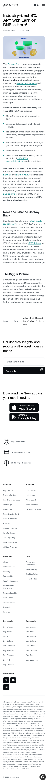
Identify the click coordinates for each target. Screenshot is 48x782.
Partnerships (8, 576)
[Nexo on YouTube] (13, 680)
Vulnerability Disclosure (8, 587)
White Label (31, 500)
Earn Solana (31, 641)
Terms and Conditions (30, 563)
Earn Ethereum (32, 660)
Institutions (30, 495)
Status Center (9, 602)
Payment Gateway (33, 509)
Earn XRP (29, 631)
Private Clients (9, 533)
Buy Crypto (8, 490)
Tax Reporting (9, 538)
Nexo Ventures (32, 505)
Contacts (7, 607)
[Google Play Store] (24, 417)
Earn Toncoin (31, 636)
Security (6, 571)
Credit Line (7, 509)
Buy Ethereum (9, 655)
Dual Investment (10, 519)
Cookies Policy (32, 574)
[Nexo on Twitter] (6, 680)
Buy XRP (6, 660)
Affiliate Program (10, 547)
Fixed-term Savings (11, 500)
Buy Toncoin (8, 650)
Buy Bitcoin (8, 627)
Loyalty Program (10, 528)
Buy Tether (8, 631)
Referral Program (10, 542)
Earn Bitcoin (31, 627)
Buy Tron (7, 636)
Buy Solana (8, 641)
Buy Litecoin (8, 664)
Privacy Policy (31, 569)
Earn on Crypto (15, 64)
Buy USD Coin (9, 646)
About (5, 562)
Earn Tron (30, 655)
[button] (42, 777)
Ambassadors (9, 567)
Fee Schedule (31, 579)
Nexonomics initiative (27, 83)
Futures (6, 523)
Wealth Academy (10, 581)
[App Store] (24, 407)
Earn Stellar (30, 646)
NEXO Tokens (34, 243)
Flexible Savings (10, 495)
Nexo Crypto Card (11, 514)
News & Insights (10, 593)
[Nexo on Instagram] (6, 687)
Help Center (8, 598)
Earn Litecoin (31, 650)
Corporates (30, 490)
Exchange (7, 505)
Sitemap (6, 612)
